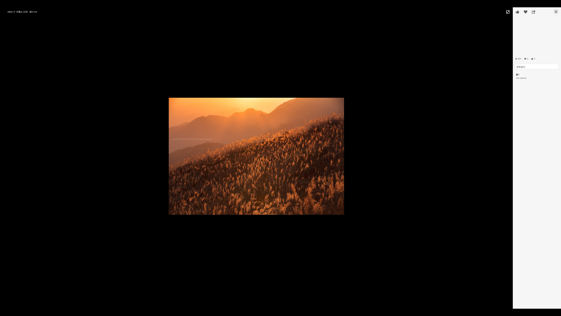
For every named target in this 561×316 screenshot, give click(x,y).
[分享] (533, 11)
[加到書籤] (525, 11)
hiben (10, 11)
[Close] (554, 13)
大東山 (19, 11)
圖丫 (518, 74)
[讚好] (517, 11)
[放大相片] (507, 11)
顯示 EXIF (33, 12)
